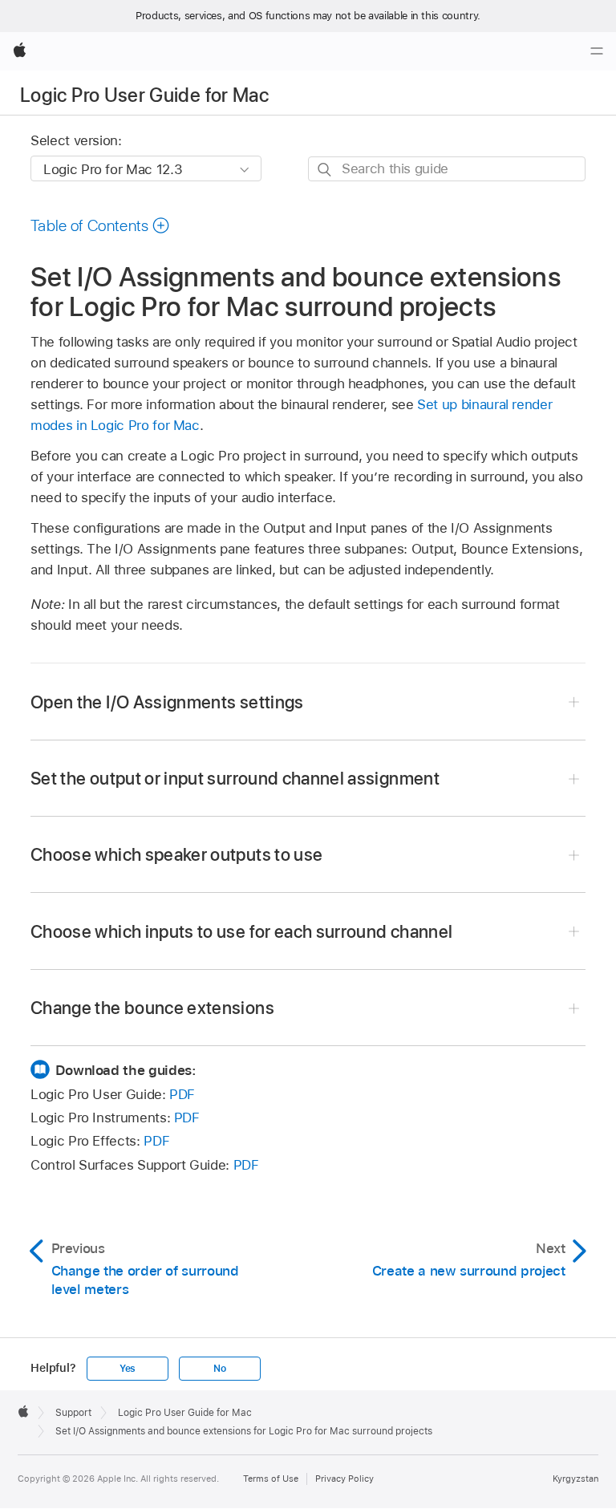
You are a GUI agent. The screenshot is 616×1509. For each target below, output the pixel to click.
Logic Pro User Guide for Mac (144, 95)
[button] (100, 225)
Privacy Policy (344, 1478)
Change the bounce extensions (152, 1007)
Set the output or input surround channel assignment (235, 778)
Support (73, 1412)
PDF (182, 1094)
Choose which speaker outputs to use (176, 854)
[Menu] (597, 51)
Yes (128, 1368)
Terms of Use (270, 1478)
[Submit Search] (325, 169)
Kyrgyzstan (575, 1478)
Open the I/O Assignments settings (167, 702)
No (219, 1368)
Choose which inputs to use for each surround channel (241, 931)
